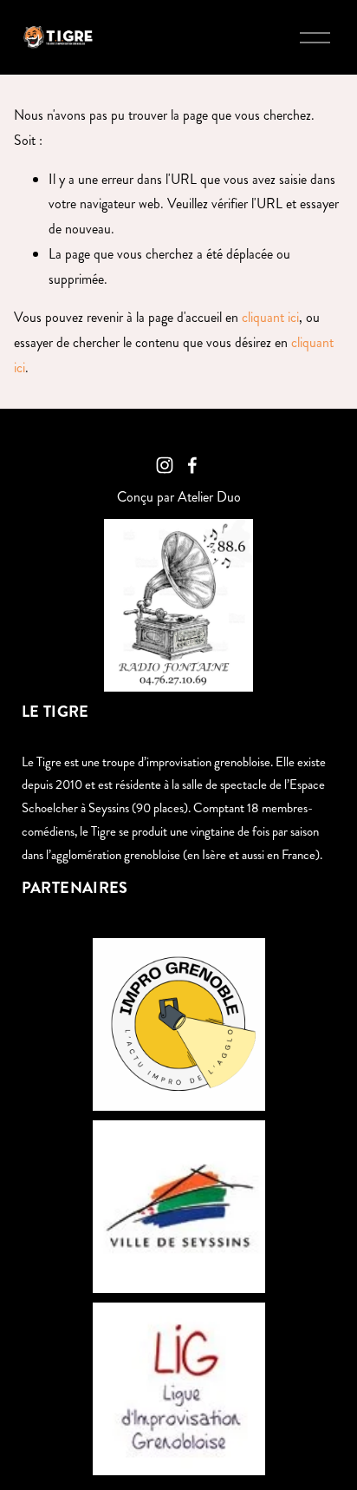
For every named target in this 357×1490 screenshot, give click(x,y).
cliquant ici (270, 317)
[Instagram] (164, 465)
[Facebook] (192, 465)
